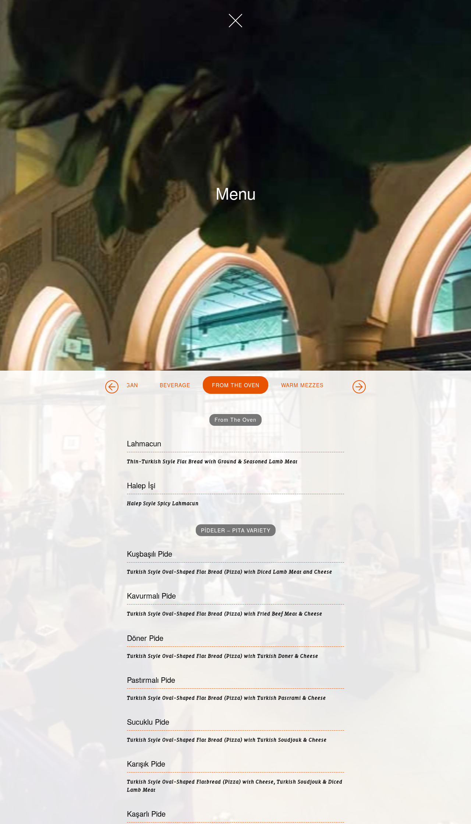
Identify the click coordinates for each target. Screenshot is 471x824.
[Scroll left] (112, 387)
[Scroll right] (359, 387)
